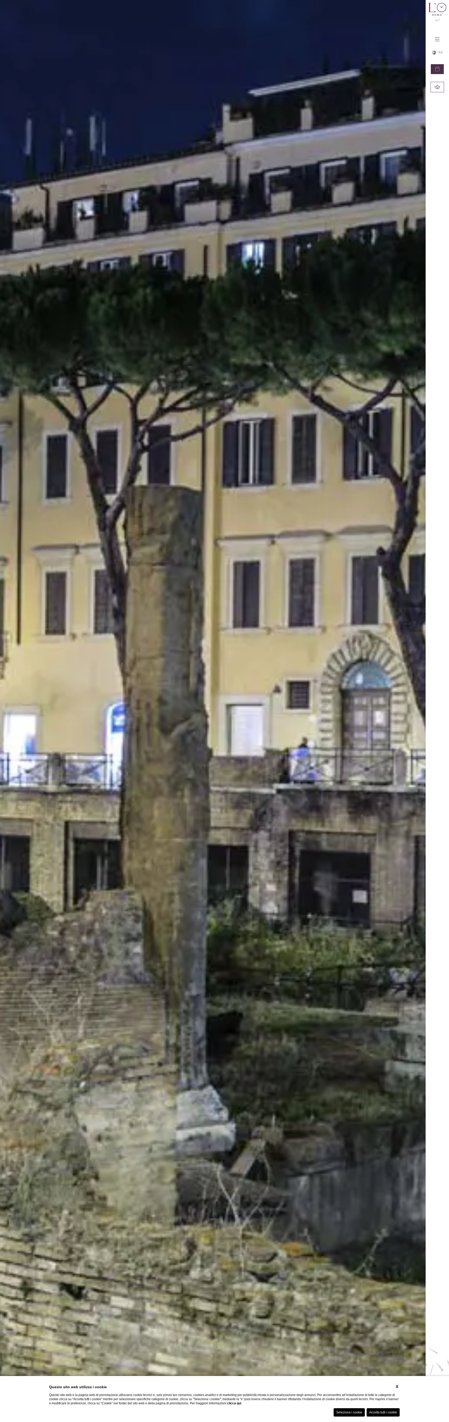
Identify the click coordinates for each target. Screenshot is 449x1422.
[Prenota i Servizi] (437, 87)
